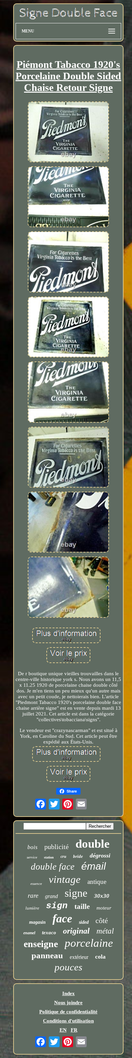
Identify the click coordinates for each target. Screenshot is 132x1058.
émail (93, 866)
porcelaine (89, 943)
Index (68, 993)
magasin (37, 922)
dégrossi (100, 855)
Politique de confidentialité (68, 1011)
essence (36, 883)
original (76, 930)
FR (74, 1030)
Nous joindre (68, 1002)
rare (33, 895)
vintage (65, 879)
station (49, 857)
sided (84, 922)
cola (100, 956)
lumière (32, 908)
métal (105, 931)
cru (63, 856)
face (62, 918)
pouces (68, 967)
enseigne (41, 944)
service (32, 857)
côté (101, 920)
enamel (29, 933)
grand (51, 896)
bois (32, 847)
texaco (49, 932)
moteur (103, 908)
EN (63, 1030)
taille (82, 906)
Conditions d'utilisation (68, 1021)
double (92, 843)
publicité (56, 846)
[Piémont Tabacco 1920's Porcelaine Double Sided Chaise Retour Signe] (68, 132)
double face (52, 867)
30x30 (101, 896)
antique (96, 881)
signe (76, 893)
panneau (47, 955)
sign (57, 906)
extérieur (79, 957)
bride (78, 856)
